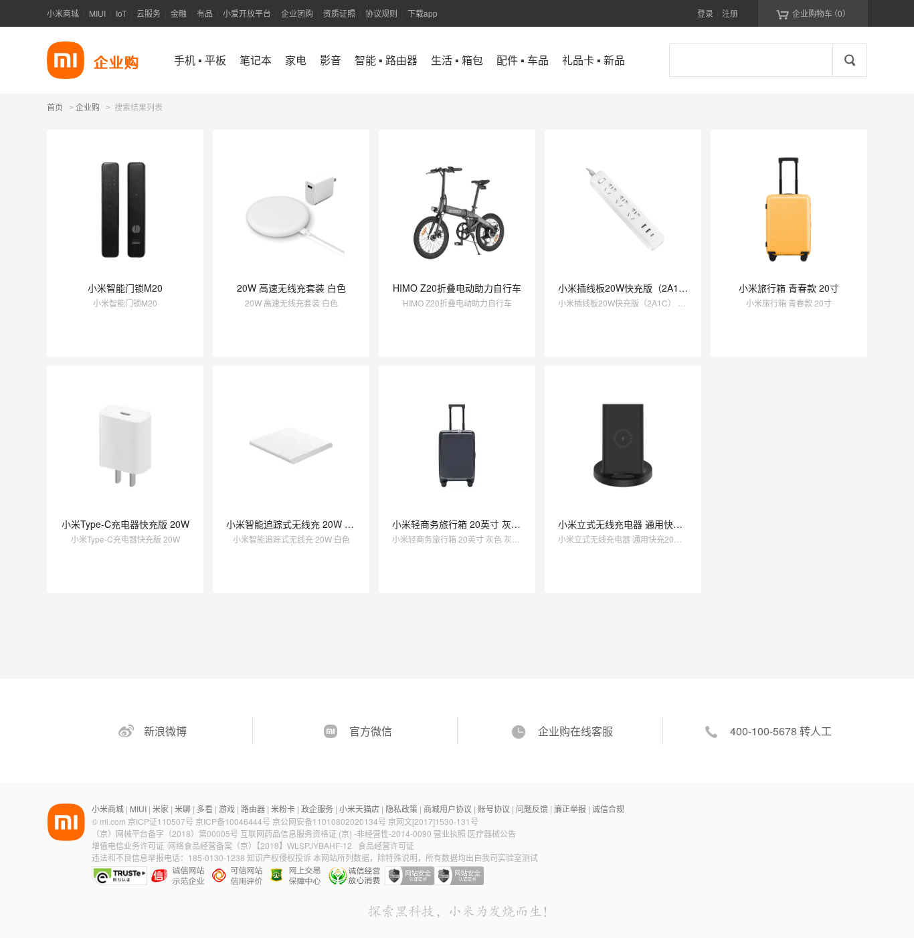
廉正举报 (570, 808)
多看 (205, 808)
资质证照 (339, 13)
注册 (730, 13)
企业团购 (297, 13)
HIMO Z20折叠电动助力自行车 (457, 287)
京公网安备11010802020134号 (330, 821)
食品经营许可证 (386, 845)
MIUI (97, 13)
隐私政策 (401, 808)
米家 (161, 808)
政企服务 (317, 808)
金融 (179, 13)
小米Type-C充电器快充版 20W (125, 524)
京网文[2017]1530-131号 (433, 821)
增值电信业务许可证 (128, 845)
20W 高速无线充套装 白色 (291, 287)
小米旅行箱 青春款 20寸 (789, 287)
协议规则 (381, 13)
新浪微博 (165, 731)
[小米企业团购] (65, 60)
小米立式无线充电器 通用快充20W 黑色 (640, 524)
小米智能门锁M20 (125, 287)
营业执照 (450, 833)
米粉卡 (283, 808)
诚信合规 (608, 808)
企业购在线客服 (575, 731)
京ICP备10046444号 (232, 821)
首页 (55, 106)
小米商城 (63, 13)
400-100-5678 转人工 (781, 731)
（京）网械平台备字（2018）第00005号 (166, 833)
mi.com (113, 821)
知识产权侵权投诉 (279, 857)
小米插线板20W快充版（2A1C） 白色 (637, 287)
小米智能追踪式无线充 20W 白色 (294, 524)
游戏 (227, 808)
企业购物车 (813, 13)
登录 (705, 13)
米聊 (183, 808)
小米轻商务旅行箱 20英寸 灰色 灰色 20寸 (478, 524)
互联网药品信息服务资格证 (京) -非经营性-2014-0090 (337, 833)
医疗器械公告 (492, 833)
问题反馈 (532, 808)
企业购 (88, 107)
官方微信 (370, 731)
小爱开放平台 (247, 13)
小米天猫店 (359, 808)
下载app (422, 13)
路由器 (253, 808)
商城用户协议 (448, 808)
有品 (205, 13)
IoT (121, 13)
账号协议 (494, 808)
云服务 (148, 13)
